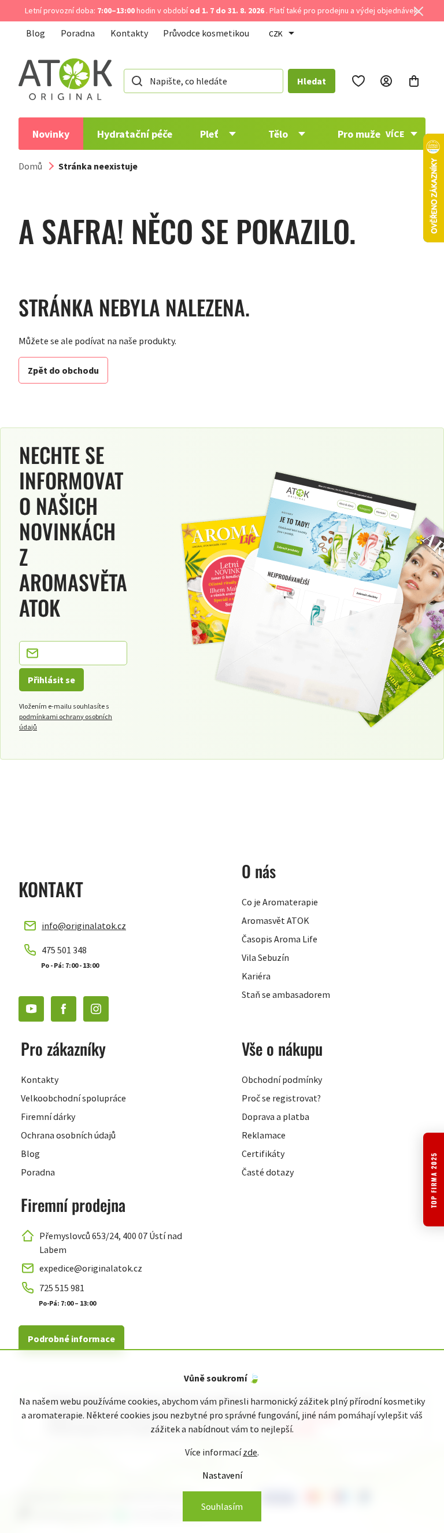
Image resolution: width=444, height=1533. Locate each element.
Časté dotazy (268, 1172)
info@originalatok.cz (84, 925)
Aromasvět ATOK (275, 920)
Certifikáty (263, 1153)
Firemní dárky (48, 1116)
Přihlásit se (51, 680)
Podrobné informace (71, 1338)
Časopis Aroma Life (279, 939)
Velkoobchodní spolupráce (73, 1098)
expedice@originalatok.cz (90, 1268)
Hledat (311, 81)
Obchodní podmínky (282, 1079)
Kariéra (256, 976)
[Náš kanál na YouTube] (31, 1009)
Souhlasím (222, 1506)
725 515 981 (61, 1288)
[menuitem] (50, 133)
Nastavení (222, 1475)
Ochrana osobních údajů (68, 1135)
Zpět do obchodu (63, 370)
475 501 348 (64, 950)
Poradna (78, 33)
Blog (35, 33)
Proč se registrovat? (281, 1098)
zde (250, 1452)
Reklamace (264, 1135)
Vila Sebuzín (265, 957)
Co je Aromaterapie (280, 902)
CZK (276, 33)
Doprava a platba (275, 1116)
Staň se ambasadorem (286, 994)
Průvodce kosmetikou (206, 33)
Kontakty (129, 33)
